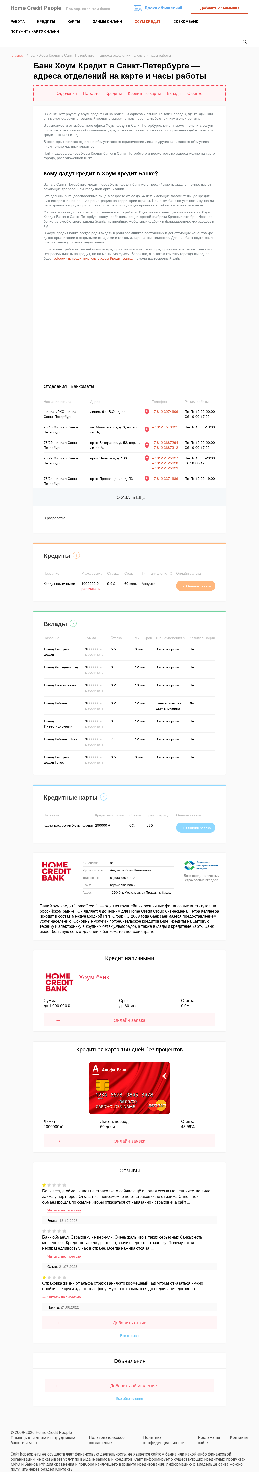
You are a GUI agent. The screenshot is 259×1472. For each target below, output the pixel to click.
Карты (74, 22)
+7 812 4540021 (165, 426)
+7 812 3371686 (165, 478)
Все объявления (129, 1398)
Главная (17, 55)
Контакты (239, 1437)
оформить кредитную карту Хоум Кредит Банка (93, 258)
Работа (18, 22)
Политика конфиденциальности (163, 1440)
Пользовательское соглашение (107, 1440)
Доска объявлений (163, 8)
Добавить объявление (219, 8)
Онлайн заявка (198, 585)
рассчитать (90, 588)
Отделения (55, 386)
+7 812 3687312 (165, 447)
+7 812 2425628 (165, 462)
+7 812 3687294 (165, 442)
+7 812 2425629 (165, 467)
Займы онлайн (107, 22)
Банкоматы (82, 386)
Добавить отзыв (129, 1322)
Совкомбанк (185, 22)
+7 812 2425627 (165, 457)
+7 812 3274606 (165, 411)
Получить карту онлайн (35, 32)
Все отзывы (129, 1335)
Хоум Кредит (148, 22)
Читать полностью (64, 1209)
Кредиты (46, 22)
